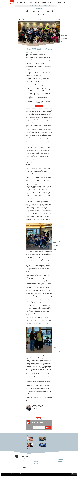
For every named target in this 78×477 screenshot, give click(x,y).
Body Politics (31, 2)
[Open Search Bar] (56, 2)
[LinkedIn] (61, 461)
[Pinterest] (59, 461)
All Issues (53, 457)
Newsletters (49, 2)
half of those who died (42, 66)
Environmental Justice (19, 2)
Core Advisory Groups (34, 152)
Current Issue (24, 467)
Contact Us (36, 466)
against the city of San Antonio (37, 216)
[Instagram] (62, 459)
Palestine (27, 5)
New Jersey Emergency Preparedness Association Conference (38, 310)
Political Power (37, 2)
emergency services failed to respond (38, 75)
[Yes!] (12, 2)
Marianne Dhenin (21, 19)
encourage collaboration (35, 153)
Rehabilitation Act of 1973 (43, 187)
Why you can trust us (57, 16)
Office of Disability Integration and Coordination (35, 147)
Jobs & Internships (36, 463)
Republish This (39, 418)
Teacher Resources (35, 461)
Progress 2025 (22, 5)
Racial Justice (26, 2)
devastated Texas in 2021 (35, 219)
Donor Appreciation (44, 457)
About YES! (36, 457)
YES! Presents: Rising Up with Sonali (36, 5)
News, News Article (39, 8)
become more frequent (30, 173)
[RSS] (62, 461)
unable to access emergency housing (38, 208)
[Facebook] (59, 459)
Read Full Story (39, 105)
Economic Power (43, 2)
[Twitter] (61, 459)
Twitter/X (38, 408)
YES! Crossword (47, 5)
